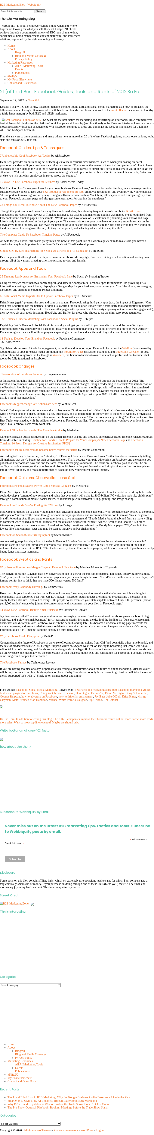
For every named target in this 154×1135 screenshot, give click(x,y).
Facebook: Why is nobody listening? (21, 586)
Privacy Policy (23, 1057)
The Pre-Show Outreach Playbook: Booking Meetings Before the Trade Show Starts (58, 1107)
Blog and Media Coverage (30, 1054)
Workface (58, 355)
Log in (100, 1130)
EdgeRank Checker (127, 351)
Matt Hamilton (38, 699)
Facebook (21, 689)
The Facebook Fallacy (13, 662)
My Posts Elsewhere (20, 1078)
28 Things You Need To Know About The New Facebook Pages (38, 204)
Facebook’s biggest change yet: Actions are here (28, 404)
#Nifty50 (13, 1074)
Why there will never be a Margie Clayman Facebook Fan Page (37, 567)
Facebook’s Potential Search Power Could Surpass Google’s (35, 485)
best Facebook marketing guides (131, 689)
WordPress (87, 1130)
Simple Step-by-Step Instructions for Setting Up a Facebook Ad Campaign (44, 250)
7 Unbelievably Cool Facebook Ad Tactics (25, 155)
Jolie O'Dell (113, 696)
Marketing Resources (20, 1061)
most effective (119, 110)
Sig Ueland (95, 699)
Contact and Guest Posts (22, 1081)
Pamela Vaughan (77, 699)
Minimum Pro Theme (37, 1130)
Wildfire (127, 348)
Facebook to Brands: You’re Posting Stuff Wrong (29, 505)
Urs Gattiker (110, 699)
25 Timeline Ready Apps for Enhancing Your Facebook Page (36, 276)
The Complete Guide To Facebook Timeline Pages (30, 234)
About (11, 1047)
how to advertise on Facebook (39, 696)
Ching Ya (45, 693)
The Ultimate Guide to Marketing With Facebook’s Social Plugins (39, 319)
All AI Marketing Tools (29, 1064)
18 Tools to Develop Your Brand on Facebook (27, 338)
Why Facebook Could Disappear (19, 636)
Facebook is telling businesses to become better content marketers (38, 449)
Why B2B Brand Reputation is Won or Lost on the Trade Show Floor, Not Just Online (59, 1104)
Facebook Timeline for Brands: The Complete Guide (31, 430)
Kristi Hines (133, 211)
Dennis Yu (97, 693)
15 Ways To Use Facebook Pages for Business (27, 181)
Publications (22, 1071)
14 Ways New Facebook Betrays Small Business (29, 609)
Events (19, 1067)
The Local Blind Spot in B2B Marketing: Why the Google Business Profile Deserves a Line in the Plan (69, 1097)
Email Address (14, 843)
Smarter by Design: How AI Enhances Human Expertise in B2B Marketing (52, 1100)
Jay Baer (100, 696)
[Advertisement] (77, 779)
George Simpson (10, 696)
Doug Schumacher (136, 693)
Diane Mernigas (114, 693)
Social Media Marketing (43, 689)
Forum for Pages (73, 351)
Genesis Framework (66, 1130)
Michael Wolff (57, 699)
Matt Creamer (20, 699)
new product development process (63, 191)
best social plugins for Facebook (19, 693)
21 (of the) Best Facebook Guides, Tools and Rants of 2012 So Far (70, 92)
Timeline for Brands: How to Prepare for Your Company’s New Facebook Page (78, 440)
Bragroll (20, 1050)
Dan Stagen (83, 693)
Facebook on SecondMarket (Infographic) (25, 535)
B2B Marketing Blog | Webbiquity (20, 4)
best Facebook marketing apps (93, 689)
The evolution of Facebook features (21, 374)
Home (11, 1044)
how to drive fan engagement (76, 696)
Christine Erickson (63, 693)
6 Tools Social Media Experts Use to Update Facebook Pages (36, 296)
